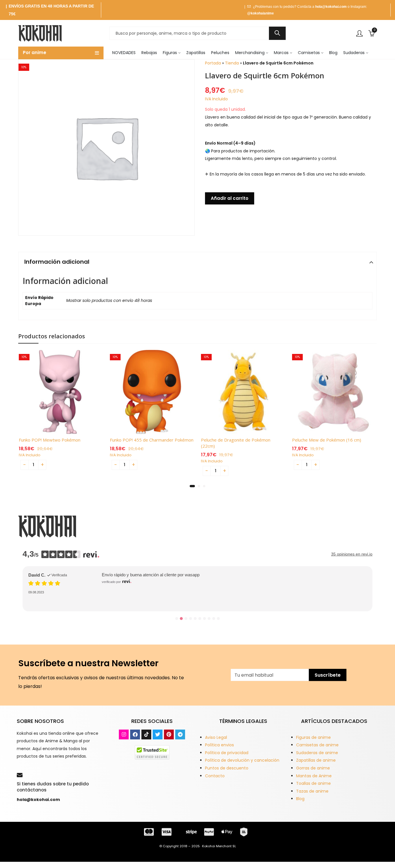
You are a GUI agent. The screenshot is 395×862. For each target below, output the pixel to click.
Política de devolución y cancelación (242, 760)
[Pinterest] (169, 734)
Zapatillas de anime (316, 760)
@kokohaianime (260, 13)
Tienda (232, 63)
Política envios (219, 745)
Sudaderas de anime (317, 753)
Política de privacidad (226, 753)
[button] (192, 486)
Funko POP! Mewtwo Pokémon (49, 440)
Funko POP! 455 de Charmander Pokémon (151, 440)
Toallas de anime (313, 783)
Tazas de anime (312, 791)
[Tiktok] (146, 734)
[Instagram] (124, 734)
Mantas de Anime (314, 776)
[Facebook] (135, 734)
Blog (300, 799)
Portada (213, 63)
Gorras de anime (313, 768)
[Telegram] (180, 734)
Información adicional (56, 262)
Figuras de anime (313, 737)
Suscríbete (328, 675)
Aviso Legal (216, 737)
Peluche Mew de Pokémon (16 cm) (326, 440)
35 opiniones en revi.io (351, 554)
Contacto (215, 776)
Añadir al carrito (229, 198)
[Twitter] (158, 734)
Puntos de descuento (226, 768)
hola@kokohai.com (331, 7)
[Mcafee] (152, 752)
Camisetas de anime (317, 745)
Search (277, 33)
